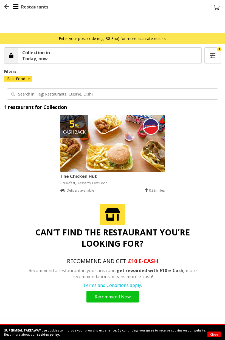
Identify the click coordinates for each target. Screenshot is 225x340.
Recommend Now (113, 297)
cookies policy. (48, 334)
